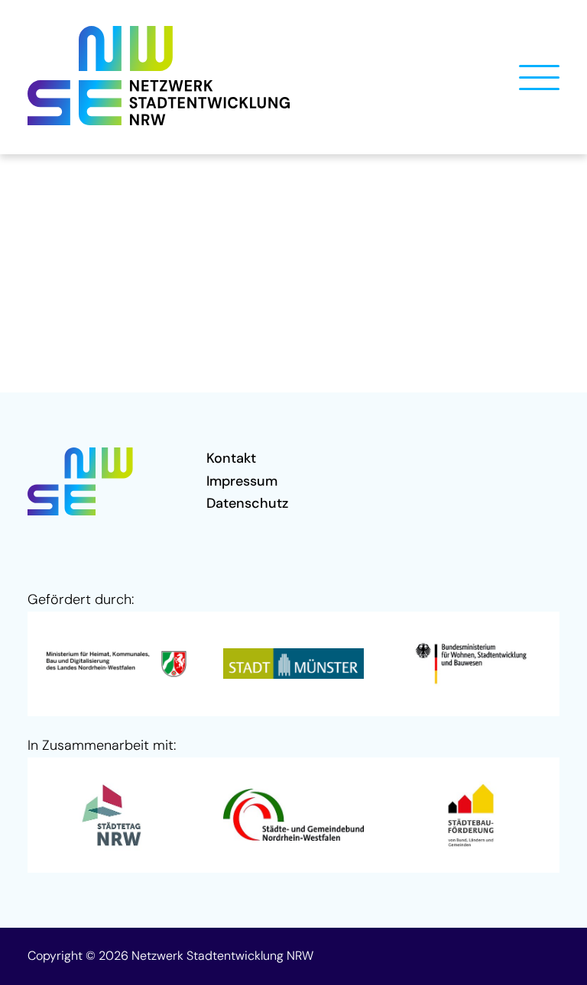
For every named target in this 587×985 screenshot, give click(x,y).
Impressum (241, 481)
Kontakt (231, 458)
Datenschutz (247, 503)
